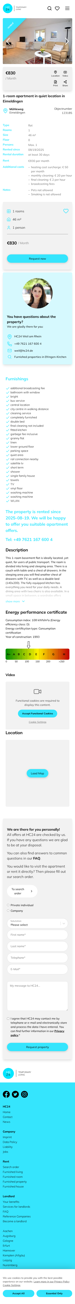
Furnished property (15, 1181)
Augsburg (9, 1236)
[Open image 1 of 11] (37, 41)
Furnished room (13, 1176)
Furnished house (13, 1186)
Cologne (8, 1240)
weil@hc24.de (23, 350)
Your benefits (11, 1201)
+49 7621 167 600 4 (28, 343)
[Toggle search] (49, 8)
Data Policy (10, 1142)
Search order (11, 1167)
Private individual (22, 905)
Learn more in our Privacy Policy (51, 1281)
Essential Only (54, 1293)
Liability (8, 1147)
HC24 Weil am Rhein (27, 336)
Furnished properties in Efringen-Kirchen (40, 357)
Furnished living (13, 1172)
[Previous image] (8, 41)
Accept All (18, 1293)
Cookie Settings (37, 722)
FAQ (36, 858)
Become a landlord (15, 1221)
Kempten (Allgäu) (14, 1255)
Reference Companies (17, 1216)
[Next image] (67, 41)
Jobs (5, 1151)
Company (17, 910)
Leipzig (7, 1260)
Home (6, 1112)
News (6, 1122)
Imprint (7, 1137)
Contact (7, 1117)
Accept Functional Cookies (37, 713)
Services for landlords (16, 1206)
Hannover (9, 1250)
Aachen (8, 1231)
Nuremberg (10, 1265)
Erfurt (6, 1245)
